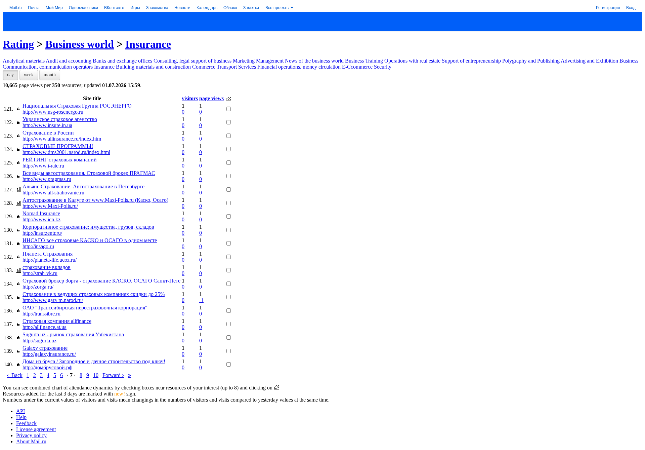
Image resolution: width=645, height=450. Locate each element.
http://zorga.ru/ (38, 287)
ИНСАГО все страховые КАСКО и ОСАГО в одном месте (90, 240)
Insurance (148, 44)
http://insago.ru (38, 246)
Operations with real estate (412, 61)
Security (382, 67)
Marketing (244, 61)
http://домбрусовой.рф (47, 367)
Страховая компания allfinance (57, 321)
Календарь (207, 7)
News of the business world (314, 61)
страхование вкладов (47, 267)
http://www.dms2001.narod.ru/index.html (66, 152)
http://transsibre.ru (41, 313)
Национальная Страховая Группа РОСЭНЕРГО (77, 106)
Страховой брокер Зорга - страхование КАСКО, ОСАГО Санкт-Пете (101, 281)
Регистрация (608, 7)
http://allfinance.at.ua (45, 327)
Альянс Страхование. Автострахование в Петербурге (83, 186)
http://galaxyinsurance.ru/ (49, 354)
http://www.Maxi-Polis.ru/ (50, 206)
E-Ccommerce (357, 67)
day (10, 74)
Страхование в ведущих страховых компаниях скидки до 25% (94, 294)
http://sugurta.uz (39, 340)
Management (270, 61)
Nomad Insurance (41, 213)
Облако (230, 7)
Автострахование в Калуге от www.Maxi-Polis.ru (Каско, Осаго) (95, 200)
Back (15, 375)
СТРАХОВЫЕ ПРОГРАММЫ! (58, 146)
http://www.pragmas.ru (47, 179)
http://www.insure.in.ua (47, 125)
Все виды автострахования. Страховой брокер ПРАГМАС (89, 173)
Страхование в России (48, 133)
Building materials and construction (153, 67)
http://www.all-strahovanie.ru (53, 192)
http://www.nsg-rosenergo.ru (53, 112)
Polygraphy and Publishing (531, 61)
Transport (227, 67)
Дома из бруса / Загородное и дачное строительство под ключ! (94, 361)
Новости (182, 7)
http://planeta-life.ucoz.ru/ (50, 260)
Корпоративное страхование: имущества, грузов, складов (88, 227)
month (50, 74)
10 (95, 375)
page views (211, 98)
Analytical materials (24, 61)
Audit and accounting (68, 61)
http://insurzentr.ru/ (42, 233)
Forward (113, 375)
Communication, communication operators (48, 67)
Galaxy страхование (45, 348)
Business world (79, 44)
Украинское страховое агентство (60, 119)
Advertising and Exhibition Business (599, 61)
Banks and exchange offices (122, 61)
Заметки (251, 7)
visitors (190, 98)
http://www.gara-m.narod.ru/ (53, 300)
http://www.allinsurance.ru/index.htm (62, 139)
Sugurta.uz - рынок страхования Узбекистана (73, 334)
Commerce (203, 67)
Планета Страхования (48, 254)
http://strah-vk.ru (40, 273)
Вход (631, 7)
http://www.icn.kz (41, 219)
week (29, 74)
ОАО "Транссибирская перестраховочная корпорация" (85, 307)
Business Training (364, 61)
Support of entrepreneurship (471, 61)
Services (247, 67)
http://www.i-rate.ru (43, 165)
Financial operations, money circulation (299, 67)
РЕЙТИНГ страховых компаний (60, 159)
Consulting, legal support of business (192, 61)
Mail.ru (15, 7)
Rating (18, 44)
